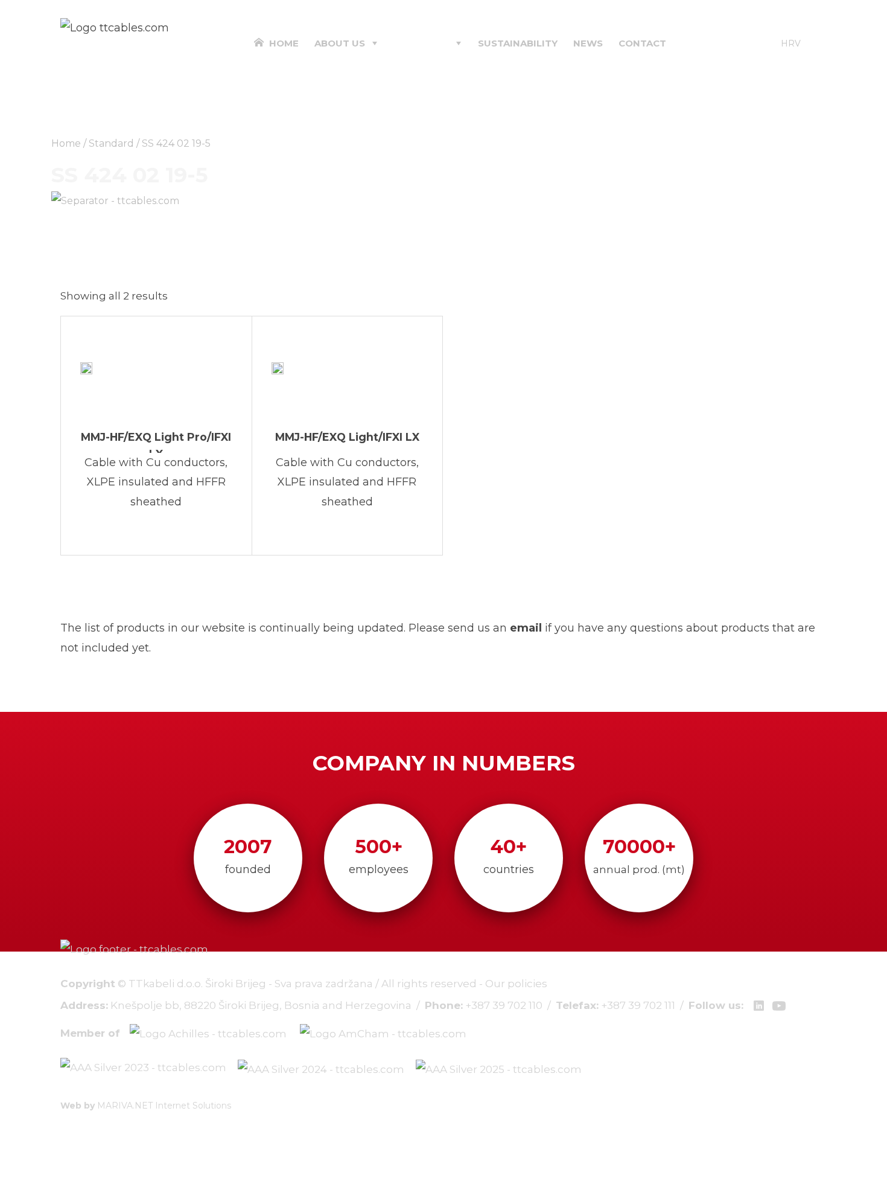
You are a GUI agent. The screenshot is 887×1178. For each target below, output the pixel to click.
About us (339, 43)
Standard (111, 143)
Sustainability (518, 43)
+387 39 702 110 (503, 1005)
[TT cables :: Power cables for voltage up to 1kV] (114, 27)
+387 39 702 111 (638, 1005)
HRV (791, 43)
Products (421, 43)
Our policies (516, 984)
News (588, 43)
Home (283, 43)
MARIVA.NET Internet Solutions (164, 1105)
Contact (642, 43)
